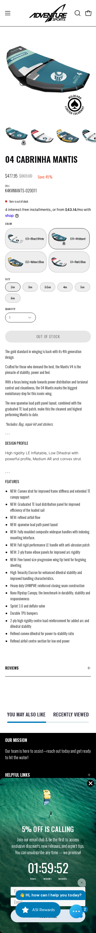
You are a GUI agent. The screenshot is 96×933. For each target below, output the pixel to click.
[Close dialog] (90, 783)
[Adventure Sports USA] (48, 13)
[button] (77, 13)
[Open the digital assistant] (76, 911)
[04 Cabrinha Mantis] (16, 136)
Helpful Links (17, 775)
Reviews (12, 668)
